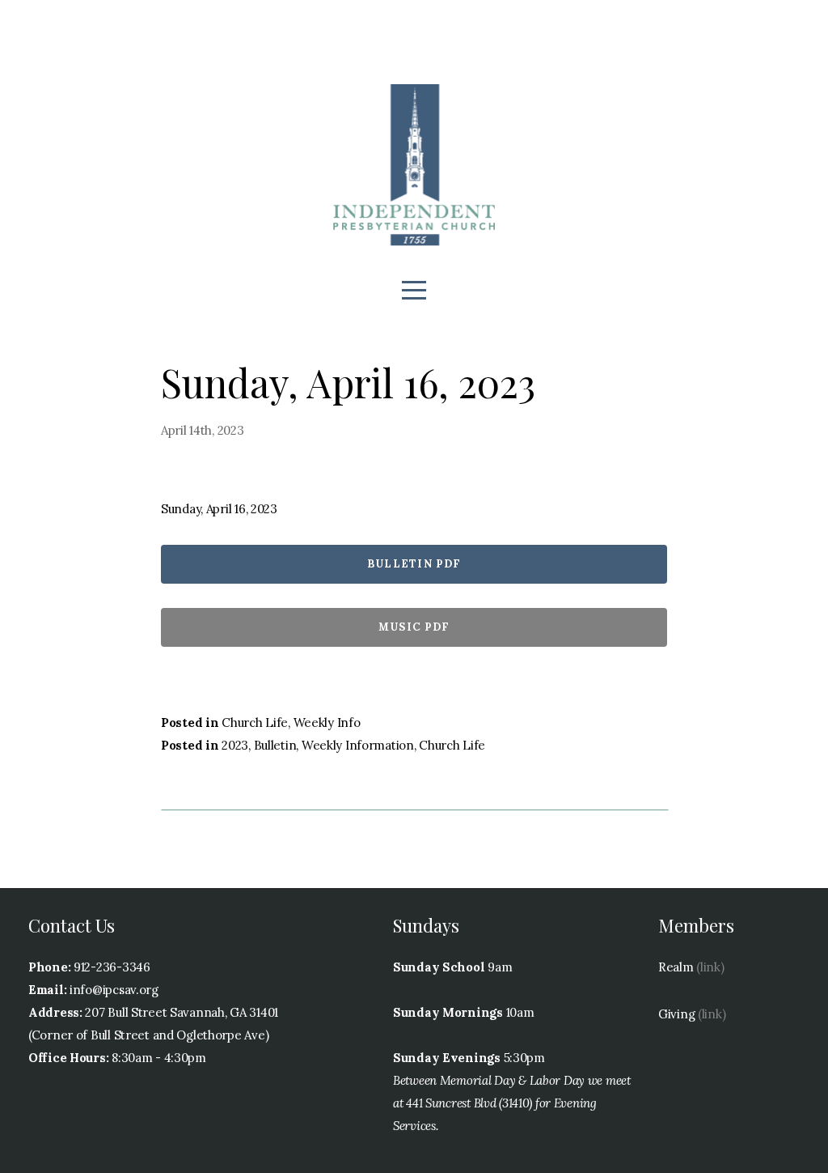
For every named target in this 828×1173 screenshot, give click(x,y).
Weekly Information (358, 745)
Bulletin (275, 745)
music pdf (414, 627)
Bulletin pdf (414, 564)
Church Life (255, 722)
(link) (710, 967)
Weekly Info (327, 722)
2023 (235, 745)
